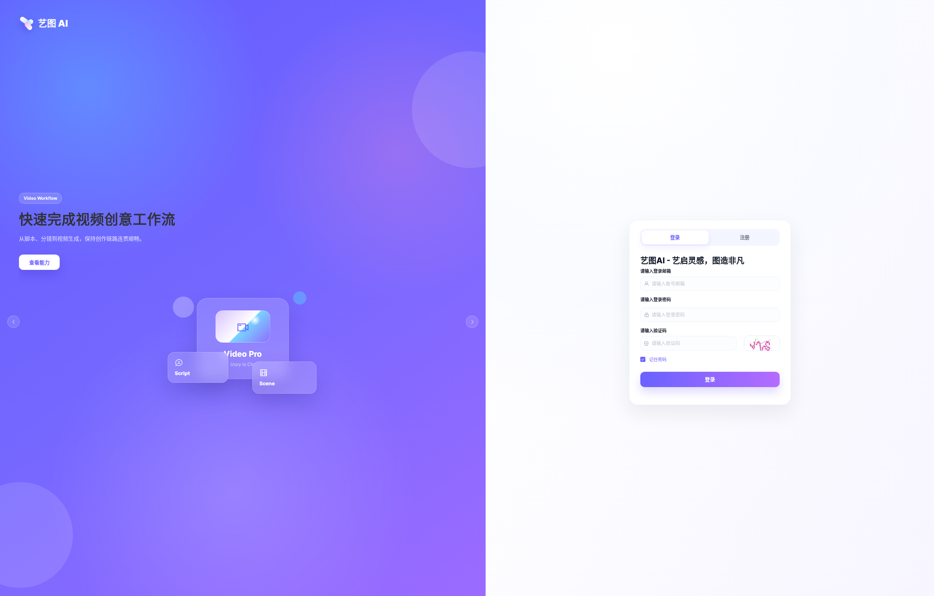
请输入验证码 (653, 331)
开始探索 (32, 262)
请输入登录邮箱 (655, 271)
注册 (744, 237)
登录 (675, 237)
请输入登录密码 (655, 300)
